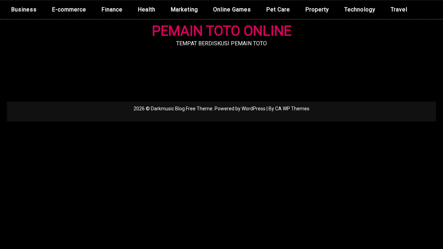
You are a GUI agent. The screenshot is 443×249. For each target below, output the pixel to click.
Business (24, 9)
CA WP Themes (292, 108)
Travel (399, 9)
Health (146, 9)
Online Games (232, 9)
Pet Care (278, 9)
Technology (360, 9)
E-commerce (69, 9)
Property (317, 9)
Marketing (184, 9)
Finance (112, 9)
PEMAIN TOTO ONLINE (221, 31)
